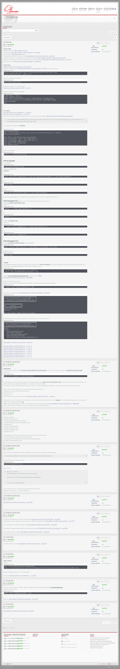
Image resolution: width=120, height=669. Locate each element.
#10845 (6, 606)
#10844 (6, 583)
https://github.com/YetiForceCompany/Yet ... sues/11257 (60, 521)
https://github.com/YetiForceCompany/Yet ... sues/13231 (45, 519)
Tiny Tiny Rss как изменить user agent (18, 640)
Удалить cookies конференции (69, 647)
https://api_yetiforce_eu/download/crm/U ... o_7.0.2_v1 (18, 348)
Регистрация (109, 9)
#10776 (6, 539)
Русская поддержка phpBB (8, 667)
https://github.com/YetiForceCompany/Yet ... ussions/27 (57, 59)
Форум (82, 9)
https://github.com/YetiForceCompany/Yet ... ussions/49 (35, 532)
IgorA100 (11, 44)
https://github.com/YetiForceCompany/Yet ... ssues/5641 (53, 528)
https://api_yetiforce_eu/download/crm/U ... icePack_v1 (41, 396)
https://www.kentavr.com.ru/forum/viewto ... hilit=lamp (33, 68)
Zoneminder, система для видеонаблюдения (19, 643)
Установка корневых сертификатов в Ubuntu (19, 638)
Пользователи (66, 641)
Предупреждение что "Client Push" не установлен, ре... (22, 648)
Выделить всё (10, 70)
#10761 (6, 413)
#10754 (6, 44)
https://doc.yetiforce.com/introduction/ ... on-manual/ (17, 112)
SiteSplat (109, 664)
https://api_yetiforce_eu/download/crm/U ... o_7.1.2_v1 (18, 357)
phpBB (7, 664)
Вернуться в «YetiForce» (9, 628)
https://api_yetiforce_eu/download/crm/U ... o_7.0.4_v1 (18, 351)
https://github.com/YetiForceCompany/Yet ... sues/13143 (23, 599)
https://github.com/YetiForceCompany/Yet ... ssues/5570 (32, 543)
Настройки (105, 622)
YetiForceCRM (7, 27)
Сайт (74, 9)
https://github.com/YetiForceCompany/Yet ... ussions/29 (40, 56)
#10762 (6, 448)
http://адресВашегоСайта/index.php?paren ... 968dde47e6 (64, 403)
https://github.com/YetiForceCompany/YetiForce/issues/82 (19, 611)
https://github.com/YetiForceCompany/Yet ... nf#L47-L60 (18, 342)
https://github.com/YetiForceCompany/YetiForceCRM (51, 58)
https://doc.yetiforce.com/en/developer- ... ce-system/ (22, 575)
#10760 (6, 364)
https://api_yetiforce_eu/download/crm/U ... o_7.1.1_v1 (18, 355)
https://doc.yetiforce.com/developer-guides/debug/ (59, 116)
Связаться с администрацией (69, 644)
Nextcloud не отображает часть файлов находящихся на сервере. (24, 645)
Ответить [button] (7, 37)
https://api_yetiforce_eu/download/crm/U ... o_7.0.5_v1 (18, 353)
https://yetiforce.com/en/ (20, 50)
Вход (98, 9)
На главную (65, 638)
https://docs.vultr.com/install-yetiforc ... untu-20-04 (16, 114)
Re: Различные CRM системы (12, 362)
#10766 (6, 498)
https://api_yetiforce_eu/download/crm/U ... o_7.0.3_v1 (18, 349)
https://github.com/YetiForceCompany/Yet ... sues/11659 (42, 524)
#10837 (6, 556)
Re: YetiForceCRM (8, 537)
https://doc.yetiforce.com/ (18, 54)
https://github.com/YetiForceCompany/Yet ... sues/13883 (18, 277)
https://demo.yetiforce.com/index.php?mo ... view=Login (25, 52)
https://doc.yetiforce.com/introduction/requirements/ (17, 67)
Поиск (90, 9)
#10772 (6, 515)
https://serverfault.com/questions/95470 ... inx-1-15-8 (17, 88)
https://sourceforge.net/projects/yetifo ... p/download (27, 61)
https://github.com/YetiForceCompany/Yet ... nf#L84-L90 (35, 293)
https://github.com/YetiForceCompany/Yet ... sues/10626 (18, 502)
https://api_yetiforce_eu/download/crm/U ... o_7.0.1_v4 (18, 346)
